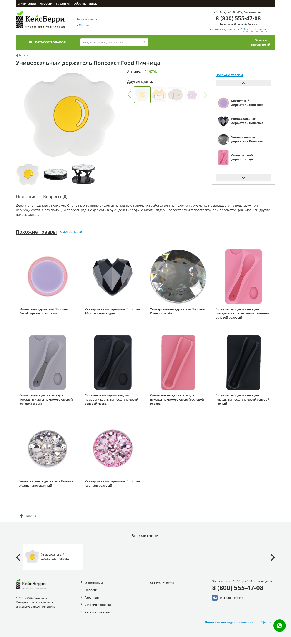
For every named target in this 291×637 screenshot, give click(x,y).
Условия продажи (98, 605)
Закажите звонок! (255, 29)
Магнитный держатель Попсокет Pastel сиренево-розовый (43, 311)
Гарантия (63, 3)
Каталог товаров (50, 42)
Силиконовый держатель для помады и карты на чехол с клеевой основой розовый (242, 313)
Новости (46, 3)
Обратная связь (85, 3)
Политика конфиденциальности (229, 622)
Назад (23, 55)
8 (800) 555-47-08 (238, 18)
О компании (27, 3)
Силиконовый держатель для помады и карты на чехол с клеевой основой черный (111, 399)
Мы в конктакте (231, 598)
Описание (26, 196)
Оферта (266, 622)
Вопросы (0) (55, 196)
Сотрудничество (162, 583)
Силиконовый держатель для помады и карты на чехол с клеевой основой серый (46, 399)
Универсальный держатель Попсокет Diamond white (178, 311)
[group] (142, 94)
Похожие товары (36, 232)
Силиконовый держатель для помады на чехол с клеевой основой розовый (177, 399)
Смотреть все (71, 231)
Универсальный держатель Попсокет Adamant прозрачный (47, 483)
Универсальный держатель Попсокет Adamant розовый (112, 483)
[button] (129, 94)
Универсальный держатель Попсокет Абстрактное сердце (112, 311)
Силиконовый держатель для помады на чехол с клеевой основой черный (242, 399)
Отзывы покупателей (260, 42)
